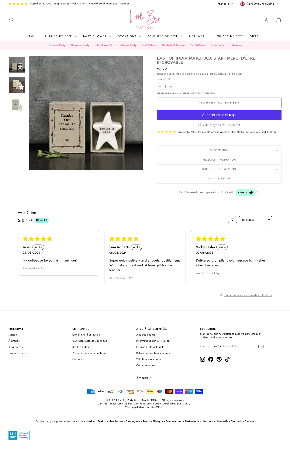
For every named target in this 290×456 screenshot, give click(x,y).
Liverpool (207, 421)
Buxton (101, 421)
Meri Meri (198, 36)
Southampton (174, 421)
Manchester (116, 421)
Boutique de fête (164, 36)
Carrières (77, 359)
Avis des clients (145, 335)
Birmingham (133, 421)
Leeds (146, 421)
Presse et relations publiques (90, 353)
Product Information (219, 160)
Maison (12, 335)
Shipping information (219, 169)
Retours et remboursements (153, 353)
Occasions (128, 36)
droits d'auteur (81, 347)
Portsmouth (192, 421)
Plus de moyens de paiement (219, 125)
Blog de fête (16, 347)
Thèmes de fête (59, 36)
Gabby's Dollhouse (173, 45)
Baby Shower (95, 36)
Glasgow (158, 421)
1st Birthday (197, 45)
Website (75, 4)
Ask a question (219, 178)
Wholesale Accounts (148, 359)
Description (219, 150)
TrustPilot (123, 4)
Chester (249, 421)
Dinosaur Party (80, 45)
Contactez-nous (17, 353)
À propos (14, 341)
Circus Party (128, 45)
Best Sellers (149, 45)
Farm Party (217, 45)
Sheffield (236, 421)
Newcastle (222, 421)
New (31, 36)
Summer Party (56, 45)
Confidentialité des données (89, 341)
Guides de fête (230, 36)
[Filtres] (232, 219)
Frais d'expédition (186, 74)
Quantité (164, 79)
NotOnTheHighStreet (100, 4)
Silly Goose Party (105, 45)
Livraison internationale (150, 347)
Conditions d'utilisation (86, 335)
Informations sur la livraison (153, 341)
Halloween (235, 45)
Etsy (84, 4)
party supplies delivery (59, 421)
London (90, 421)
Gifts (255, 36)
